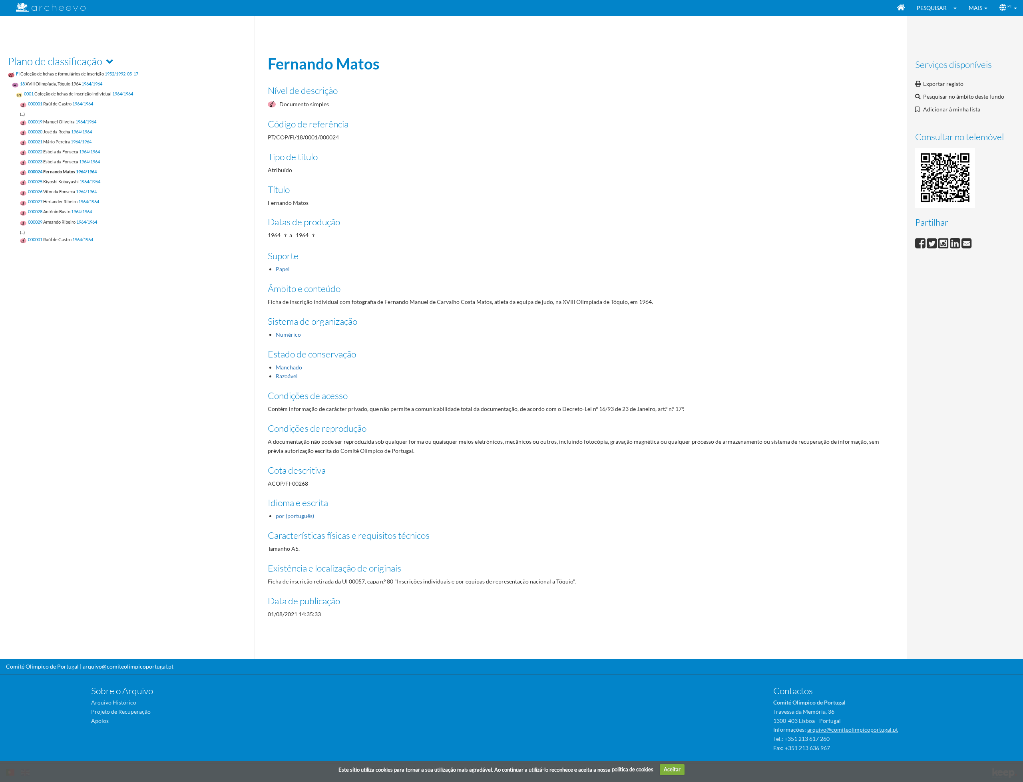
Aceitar (672, 769)
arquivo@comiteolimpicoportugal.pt (128, 666)
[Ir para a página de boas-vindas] (901, 8)
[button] (958, 8)
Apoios (100, 720)
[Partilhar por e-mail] (966, 242)
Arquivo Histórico (113, 702)
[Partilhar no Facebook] (921, 242)
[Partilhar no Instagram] (944, 242)
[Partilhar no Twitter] (932, 242)
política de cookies (632, 769)
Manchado (289, 367)
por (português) (295, 515)
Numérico (288, 334)
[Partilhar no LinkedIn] (955, 242)
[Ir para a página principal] (46, 7)
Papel (283, 269)
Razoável (287, 376)
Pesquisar (932, 7)
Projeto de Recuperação (121, 711)
